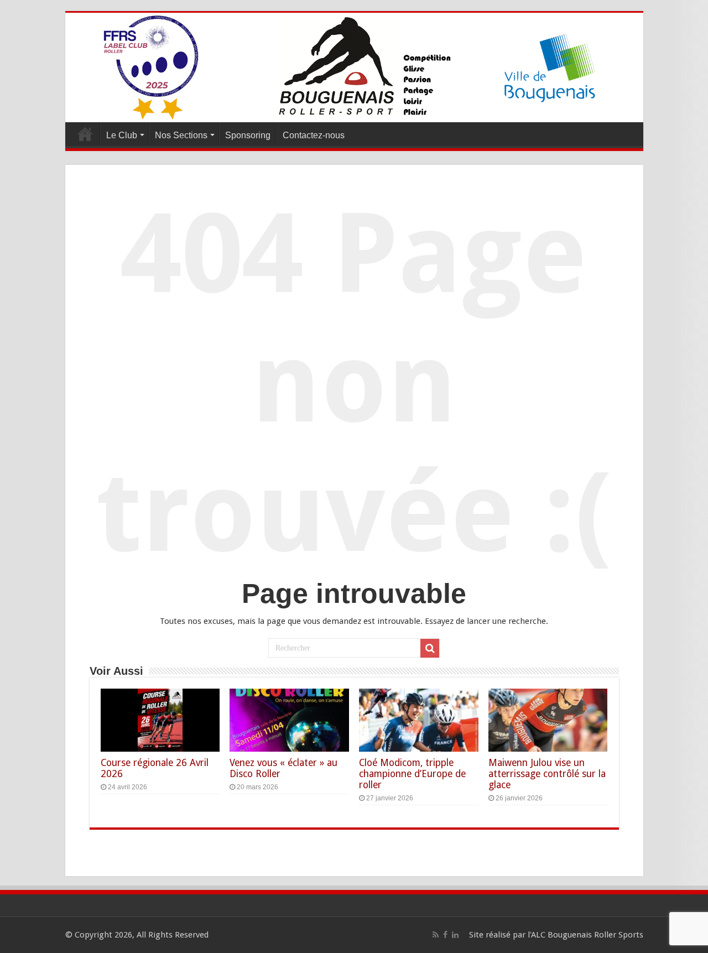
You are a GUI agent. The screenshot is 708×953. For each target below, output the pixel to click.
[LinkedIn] (455, 934)
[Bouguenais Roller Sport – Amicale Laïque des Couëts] (354, 65)
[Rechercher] (429, 648)
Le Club (121, 135)
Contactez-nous (314, 135)
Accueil (85, 133)
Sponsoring (247, 135)
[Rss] (435, 934)
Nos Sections (181, 135)
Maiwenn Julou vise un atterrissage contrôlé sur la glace (547, 773)
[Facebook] (445, 934)
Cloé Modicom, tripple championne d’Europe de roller (412, 773)
